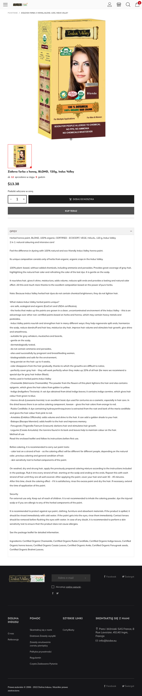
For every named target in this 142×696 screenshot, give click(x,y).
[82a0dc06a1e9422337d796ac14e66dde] (71, 79)
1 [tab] (71, 139)
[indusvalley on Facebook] (53, 593)
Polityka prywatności (40, 651)
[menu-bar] (7, 4)
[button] (10, 199)
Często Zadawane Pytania (43, 663)
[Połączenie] (109, 4)
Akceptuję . (69, 587)
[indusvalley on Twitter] (57, 593)
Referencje (13, 639)
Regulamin (35, 657)
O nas (11, 633)
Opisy (13, 231)
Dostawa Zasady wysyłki (43, 635)
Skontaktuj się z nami (41, 629)
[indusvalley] (20, 4)
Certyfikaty (68, 629)
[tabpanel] (71, 79)
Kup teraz (71, 211)
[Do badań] (128, 4)
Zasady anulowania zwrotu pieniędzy (40, 644)
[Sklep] (118, 4)
